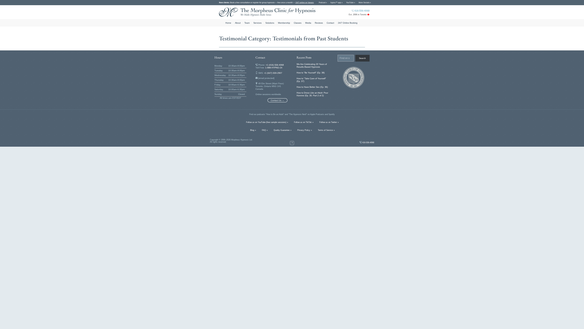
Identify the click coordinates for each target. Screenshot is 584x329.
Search (362, 58)
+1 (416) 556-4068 (275, 65)
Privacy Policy (303, 130)
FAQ (264, 130)
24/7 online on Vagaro (304, 3)
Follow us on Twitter (328, 122)
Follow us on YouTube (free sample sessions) (266, 122)
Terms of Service (325, 130)
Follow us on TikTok (303, 122)
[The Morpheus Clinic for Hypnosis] (267, 12)
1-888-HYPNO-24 (273, 67)
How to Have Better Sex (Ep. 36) (312, 87)
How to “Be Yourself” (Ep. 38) (311, 72)
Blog (252, 130)
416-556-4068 (362, 10)
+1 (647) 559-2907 (273, 73)
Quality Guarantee (282, 130)
